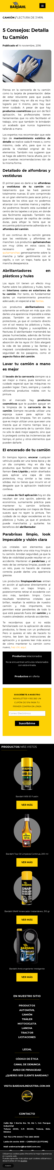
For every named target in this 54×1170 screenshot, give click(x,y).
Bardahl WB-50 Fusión (27, 796)
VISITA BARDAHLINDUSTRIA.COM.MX (27, 1086)
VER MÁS (27, 804)
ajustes (24, 1161)
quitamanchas (11, 252)
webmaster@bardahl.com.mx (24, 1146)
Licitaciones (27, 1037)
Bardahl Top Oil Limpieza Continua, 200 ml (27, 854)
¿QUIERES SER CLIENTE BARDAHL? (27, 1075)
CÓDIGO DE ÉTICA (27, 1059)
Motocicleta (27, 1023)
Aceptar (8, 1166)
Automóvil (27, 1010)
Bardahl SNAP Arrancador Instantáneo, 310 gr (27, 911)
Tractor (27, 1032)
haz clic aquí (18, 647)
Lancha (27, 1028)
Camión (9, 17)
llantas (40, 301)
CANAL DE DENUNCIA (27, 1064)
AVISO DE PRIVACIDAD (27, 1070)
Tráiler (27, 1019)
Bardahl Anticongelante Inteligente (27, 968)
